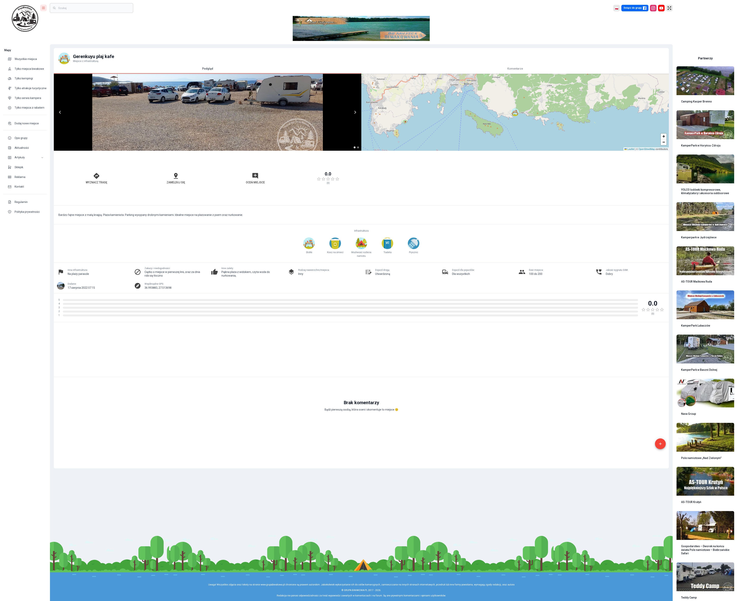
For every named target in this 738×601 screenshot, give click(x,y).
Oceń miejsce (255, 182)
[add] (660, 443)
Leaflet (630, 148)
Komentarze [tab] (515, 68)
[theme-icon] (11, 59)
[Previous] (60, 112)
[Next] (355, 112)
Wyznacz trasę (96, 182)
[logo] (25, 18)
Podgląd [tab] (207, 68)
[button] (25, 157)
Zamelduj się (176, 182)
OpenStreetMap (646, 148)
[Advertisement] (515, 178)
